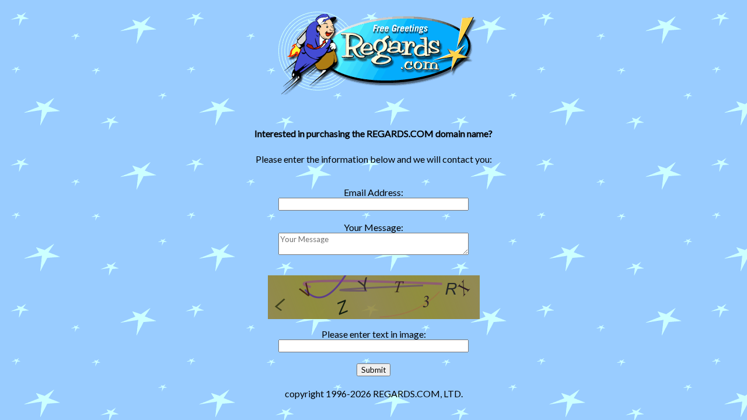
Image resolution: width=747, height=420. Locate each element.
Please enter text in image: (374, 334)
